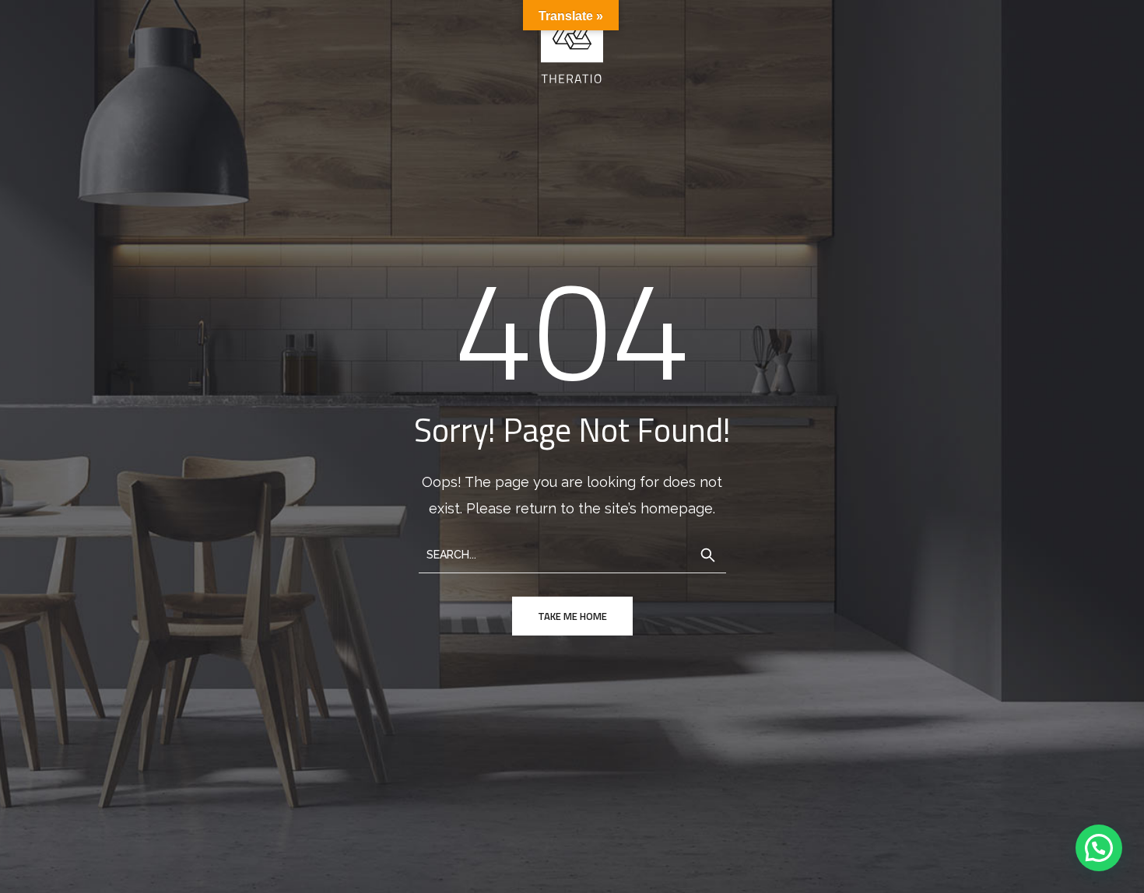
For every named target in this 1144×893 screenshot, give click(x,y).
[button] (1099, 848)
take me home (572, 616)
